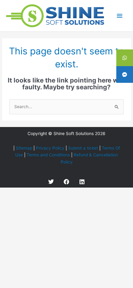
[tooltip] (124, 57)
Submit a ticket (83, 148)
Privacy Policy (50, 148)
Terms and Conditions (48, 154)
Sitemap (24, 148)
